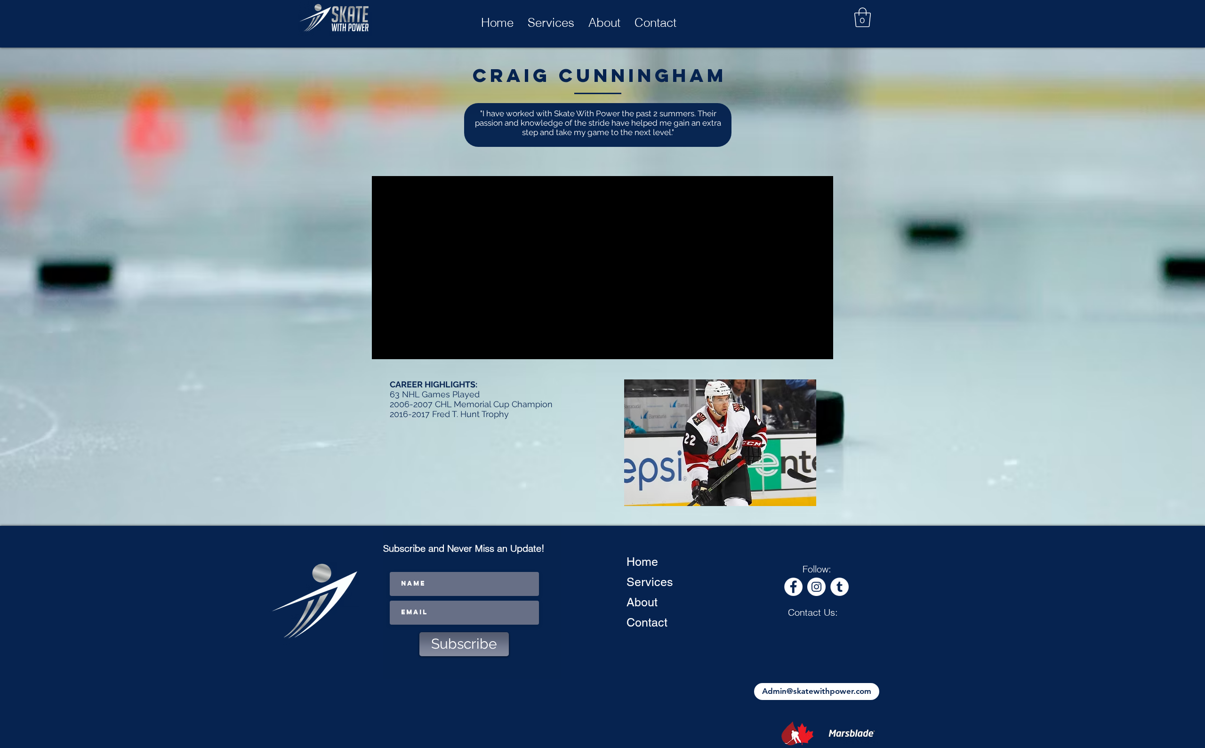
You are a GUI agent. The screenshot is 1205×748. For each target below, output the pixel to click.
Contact (647, 622)
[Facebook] (793, 587)
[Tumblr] (839, 587)
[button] (862, 17)
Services (650, 582)
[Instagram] (816, 587)
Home (642, 562)
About (642, 602)
